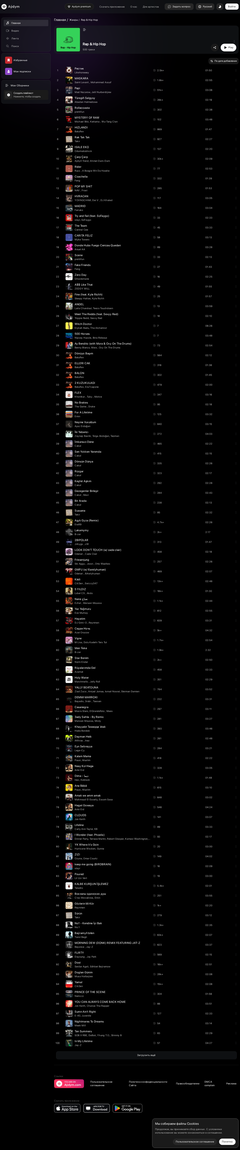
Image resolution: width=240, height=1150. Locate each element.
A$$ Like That (84, 284)
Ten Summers (83, 1031)
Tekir (77, 141)
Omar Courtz (90, 858)
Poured (79, 874)
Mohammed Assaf (101, 82)
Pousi (78, 760)
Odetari (79, 553)
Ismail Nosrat (112, 691)
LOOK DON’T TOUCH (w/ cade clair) (98, 550)
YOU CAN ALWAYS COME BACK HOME (100, 1002)
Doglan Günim (84, 972)
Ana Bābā (81, 785)
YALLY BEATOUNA (86, 687)
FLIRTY (79, 952)
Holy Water (82, 677)
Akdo (90, 593)
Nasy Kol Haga (84, 766)
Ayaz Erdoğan (82, 426)
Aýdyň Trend (82, 160)
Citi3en (79, 583)
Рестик (79, 68)
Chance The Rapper (98, 1005)
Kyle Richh (98, 298)
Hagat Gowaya (84, 805)
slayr (77, 219)
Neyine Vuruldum (85, 422)
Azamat (79, 671)
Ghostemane (82, 278)
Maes (109, 711)
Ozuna (78, 858)
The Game (81, 406)
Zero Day (81, 274)
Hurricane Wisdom (85, 848)
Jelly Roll (95, 681)
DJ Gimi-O (81, 622)
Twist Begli (81, 937)
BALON (79, 373)
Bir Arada (80, 500)
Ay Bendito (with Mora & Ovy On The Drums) (103, 343)
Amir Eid (79, 770)
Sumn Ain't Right (85, 1011)
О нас (133, 6)
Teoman (115, 436)
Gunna (100, 848)
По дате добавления (226, 60)
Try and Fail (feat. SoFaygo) (92, 216)
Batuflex (79, 131)
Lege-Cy (80, 750)
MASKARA (81, 78)
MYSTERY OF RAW (87, 117)
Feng (77, 180)
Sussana (80, 510)
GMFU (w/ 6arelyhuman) (90, 569)
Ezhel (78, 603)
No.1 (77, 927)
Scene (79, 255)
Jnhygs (79, 544)
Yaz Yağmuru (83, 609)
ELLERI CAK (82, 363)
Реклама (231, 1083)
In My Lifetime (84, 1041)
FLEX (78, 392)
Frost (84, 190)
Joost (90, 563)
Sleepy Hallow (83, 298)
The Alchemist (98, 327)
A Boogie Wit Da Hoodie (95, 170)
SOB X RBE (81, 1035)
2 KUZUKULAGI (85, 383)
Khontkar (80, 396)
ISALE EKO (82, 147)
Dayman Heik (83, 736)
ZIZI (77, 854)
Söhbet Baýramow (100, 966)
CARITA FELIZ (84, 235)
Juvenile (86, 1015)
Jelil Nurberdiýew (101, 92)
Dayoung (80, 956)
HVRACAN (81, 196)
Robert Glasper (115, 838)
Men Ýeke (81, 648)
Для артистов (151, 6)
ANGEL (79, 304)
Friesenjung (82, 559)
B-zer (78, 534)
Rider (78, 166)
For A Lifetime (83, 412)
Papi (77, 88)
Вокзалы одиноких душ (90, 893)
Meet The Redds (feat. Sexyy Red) (96, 314)
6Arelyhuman (92, 573)
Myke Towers (82, 239)
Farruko (79, 210)
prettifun (79, 111)
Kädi (77, 579)
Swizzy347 (91, 583)
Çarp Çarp (81, 157)
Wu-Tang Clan (110, 121)
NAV (77, 190)
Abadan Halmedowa (86, 102)
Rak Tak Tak (82, 137)
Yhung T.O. (103, 1035)
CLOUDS (80, 815)
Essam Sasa (106, 799)
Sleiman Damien (130, 691)
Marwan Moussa (92, 603)
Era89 (78, 524)
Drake (91, 406)
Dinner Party (81, 838)
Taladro (79, 887)
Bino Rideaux (100, 337)
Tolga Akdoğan (100, 436)
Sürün (78, 913)
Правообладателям (187, 1083)
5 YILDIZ (80, 589)
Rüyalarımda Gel (85, 667)
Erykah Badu (82, 327)
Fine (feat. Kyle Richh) (89, 294)
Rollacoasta (82, 107)
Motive (98, 396)
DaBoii (92, 1035)
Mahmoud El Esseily (86, 799)
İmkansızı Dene (84, 442)
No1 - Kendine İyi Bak (88, 923)
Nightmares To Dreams (89, 1021)
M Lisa (78, 642)
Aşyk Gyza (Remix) (87, 520)
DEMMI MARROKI (86, 697)
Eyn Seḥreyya (83, 746)
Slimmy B (116, 1035)
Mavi (86, 495)
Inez (87, 740)
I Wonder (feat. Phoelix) (90, 834)
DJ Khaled (106, 200)
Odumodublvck (83, 151)
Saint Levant (82, 82)
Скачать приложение (112, 6)
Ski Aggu (80, 563)
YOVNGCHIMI (83, 200)
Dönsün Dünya (84, 461)
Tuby (90, 396)
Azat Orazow (82, 632)
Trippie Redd (82, 318)
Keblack (85, 779)
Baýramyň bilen (84, 933)
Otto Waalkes (102, 563)
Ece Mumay (81, 612)
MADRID (80, 206)
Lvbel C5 (80, 593)
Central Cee (81, 229)
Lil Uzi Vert (81, 878)
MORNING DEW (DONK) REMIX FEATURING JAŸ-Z (107, 943)
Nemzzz (79, 996)
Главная (60, 20)
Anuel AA (80, 249)
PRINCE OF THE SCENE (90, 992)
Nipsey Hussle (83, 337)
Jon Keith (80, 819)
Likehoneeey (82, 72)
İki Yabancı (81, 432)
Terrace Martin (98, 838)
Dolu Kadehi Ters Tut (95, 642)
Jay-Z (89, 946)
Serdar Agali (82, 966)
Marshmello (82, 681)
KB (96, 829)
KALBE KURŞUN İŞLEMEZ (92, 884)
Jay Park (91, 956)
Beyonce (80, 946)
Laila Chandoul (83, 308)
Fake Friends (82, 265)
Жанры (73, 19)
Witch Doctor (83, 324)
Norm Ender (81, 662)
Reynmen (94, 622)
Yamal (78, 982)
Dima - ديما (81, 776)
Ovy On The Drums (110, 347)
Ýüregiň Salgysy (85, 98)
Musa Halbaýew (84, 976)
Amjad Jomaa (96, 691)
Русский (207, 6)
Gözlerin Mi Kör (84, 903)
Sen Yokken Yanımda (88, 451)
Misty (98, 720)
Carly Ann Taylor (84, 829)
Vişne (78, 638)
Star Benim (82, 658)
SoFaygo (86, 219)
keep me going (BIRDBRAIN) (93, 864)
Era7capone (92, 386)
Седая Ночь (82, 628)
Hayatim (80, 618)
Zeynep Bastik (83, 436)
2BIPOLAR (81, 540)
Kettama (95, 121)
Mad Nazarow (82, 92)
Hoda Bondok (82, 730)
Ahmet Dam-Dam (100, 160)
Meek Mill (80, 1025)
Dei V (95, 200)
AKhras (79, 740)
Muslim (86, 760)
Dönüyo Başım (84, 353)
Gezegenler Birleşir (86, 491)
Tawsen (97, 701)
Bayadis (79, 701)
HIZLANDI (81, 127)
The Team (81, 225)
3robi (88, 701)
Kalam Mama (83, 756)
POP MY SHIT (83, 186)
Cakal (78, 445)
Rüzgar (79, 471)
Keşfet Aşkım (83, 481)
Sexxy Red (96, 318)
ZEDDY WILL (82, 288)
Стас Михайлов (84, 897)
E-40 (77, 1015)
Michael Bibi (82, 121)
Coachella (81, 176)
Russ (78, 170)
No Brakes (81, 402)
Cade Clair (91, 553)
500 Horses (82, 333)
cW (87, 544)
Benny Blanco (82, 347)
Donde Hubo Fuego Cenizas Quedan (98, 245)
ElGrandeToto (97, 711)
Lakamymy (82, 530)
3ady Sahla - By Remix (89, 717)
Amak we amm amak (88, 795)
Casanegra (81, 707)
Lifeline (79, 825)
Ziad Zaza (81, 691)
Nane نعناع (81, 599)
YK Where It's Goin (87, 844)
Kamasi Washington (136, 838)
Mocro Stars (81, 711)
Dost (78, 962)
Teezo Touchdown (103, 308)
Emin (77, 416)
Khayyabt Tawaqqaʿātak (90, 726)
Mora (94, 347)
